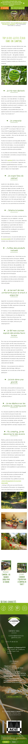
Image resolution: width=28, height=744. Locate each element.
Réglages (14, 742)
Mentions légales (17, 713)
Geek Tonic (8, 713)
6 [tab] (16, 734)
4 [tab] (12, 734)
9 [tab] (23, 734)
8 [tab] (21, 734)
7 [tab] (18, 734)
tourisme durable (6, 239)
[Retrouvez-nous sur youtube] (25, 609)
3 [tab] (9, 734)
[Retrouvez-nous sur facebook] (3, 609)
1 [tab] (5, 734)
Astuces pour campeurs (8, 24)
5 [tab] (14, 734)
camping (9, 160)
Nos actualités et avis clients (18, 22)
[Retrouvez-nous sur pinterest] (17, 609)
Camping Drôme (5, 22)
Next (23, 3)
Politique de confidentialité (14, 715)
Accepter (6, 742)
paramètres (15, 739)
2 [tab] (7, 734)
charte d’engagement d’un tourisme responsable (11, 482)
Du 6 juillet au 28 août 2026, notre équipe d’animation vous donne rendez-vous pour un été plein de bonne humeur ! (11, 3)
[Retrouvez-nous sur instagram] (11, 609)
